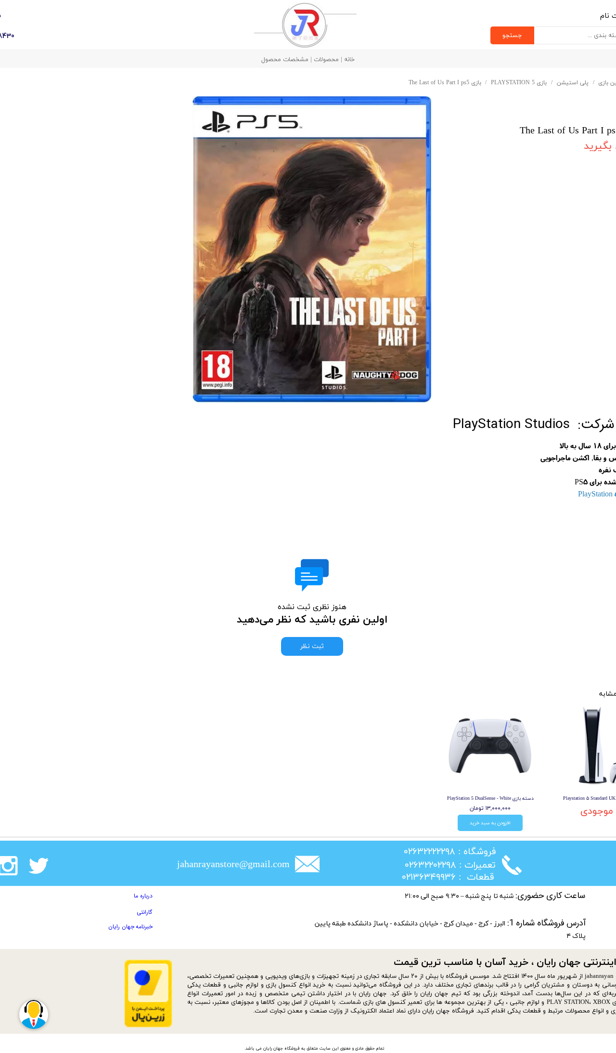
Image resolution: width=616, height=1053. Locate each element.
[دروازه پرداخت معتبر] (148, 1025)
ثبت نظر (312, 646)
